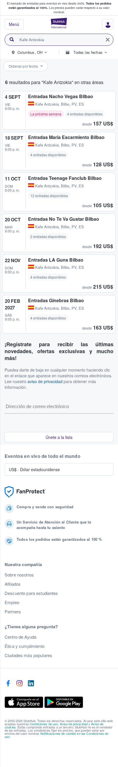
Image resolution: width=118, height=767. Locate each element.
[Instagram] (19, 683)
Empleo (12, 602)
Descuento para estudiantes (31, 593)
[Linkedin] (30, 683)
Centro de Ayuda (20, 637)
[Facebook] (8, 683)
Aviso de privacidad (74, 724)
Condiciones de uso (44, 724)
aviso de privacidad (44, 381)
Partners (13, 611)
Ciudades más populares (28, 655)
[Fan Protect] (25, 492)
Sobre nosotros (19, 574)
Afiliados (13, 584)
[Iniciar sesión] (105, 25)
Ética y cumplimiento (24, 646)
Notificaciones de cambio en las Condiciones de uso (56, 735)
